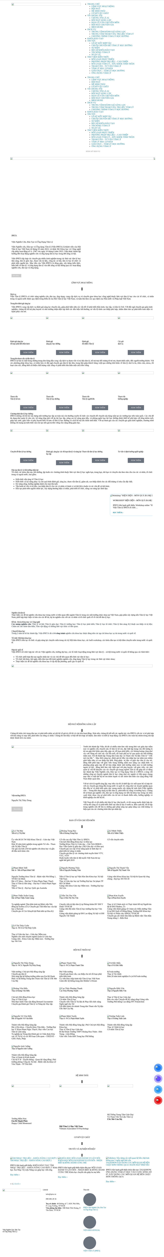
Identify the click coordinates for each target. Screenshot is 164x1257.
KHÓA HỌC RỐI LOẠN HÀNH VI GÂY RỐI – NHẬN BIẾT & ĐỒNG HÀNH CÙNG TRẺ (80, 1161)
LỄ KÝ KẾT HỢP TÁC (101, 43)
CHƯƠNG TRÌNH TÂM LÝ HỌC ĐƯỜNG (110, 36)
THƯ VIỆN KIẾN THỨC (98, 57)
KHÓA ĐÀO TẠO (95, 38)
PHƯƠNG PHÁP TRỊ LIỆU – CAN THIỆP (109, 61)
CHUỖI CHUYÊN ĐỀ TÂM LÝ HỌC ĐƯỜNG (111, 45)
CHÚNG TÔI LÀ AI (100, 18)
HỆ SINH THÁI (98, 11)
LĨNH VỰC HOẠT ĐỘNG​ (103, 6)
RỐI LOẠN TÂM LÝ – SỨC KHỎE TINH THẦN (112, 64)
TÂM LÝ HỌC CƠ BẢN (102, 68)
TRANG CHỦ (93, 4)
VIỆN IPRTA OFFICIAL (91, 1230)
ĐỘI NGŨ (95, 9)
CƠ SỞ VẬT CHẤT (100, 13)
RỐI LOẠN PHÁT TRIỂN (102, 59)
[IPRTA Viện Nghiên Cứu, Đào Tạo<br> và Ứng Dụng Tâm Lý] (89, 1199)
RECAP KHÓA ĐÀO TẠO (103, 50)
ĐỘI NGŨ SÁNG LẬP (101, 20)
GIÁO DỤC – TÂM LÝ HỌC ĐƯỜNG (108, 71)
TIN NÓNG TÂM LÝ (100, 52)
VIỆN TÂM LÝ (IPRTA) (91, 1251)
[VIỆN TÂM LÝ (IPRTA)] (89, 1242)
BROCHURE (97, 27)
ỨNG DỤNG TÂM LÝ (101, 73)
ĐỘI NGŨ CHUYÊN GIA (102, 25)
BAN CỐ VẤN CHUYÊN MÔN (105, 22)
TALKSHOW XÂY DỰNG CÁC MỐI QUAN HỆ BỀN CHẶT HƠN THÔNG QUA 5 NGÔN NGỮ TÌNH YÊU (128, 1163)
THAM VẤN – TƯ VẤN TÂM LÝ (106, 66)
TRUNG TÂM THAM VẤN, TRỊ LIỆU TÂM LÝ (112, 34)
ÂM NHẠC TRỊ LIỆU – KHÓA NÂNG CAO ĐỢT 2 (31, 1160)
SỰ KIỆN (95, 48)
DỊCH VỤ (91, 29)
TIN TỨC (91, 41)
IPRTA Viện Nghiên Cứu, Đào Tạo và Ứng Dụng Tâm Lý (94, 1208)
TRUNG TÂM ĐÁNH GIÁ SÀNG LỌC (108, 32)
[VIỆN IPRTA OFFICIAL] (89, 1222)
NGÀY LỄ (96, 55)
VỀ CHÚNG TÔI (94, 15)
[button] (14, 550)
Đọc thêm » (118, 512)
